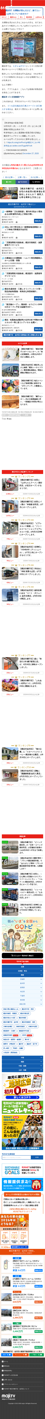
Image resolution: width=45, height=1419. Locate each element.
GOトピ (4, 17)
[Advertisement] (22, 446)
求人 (21, 17)
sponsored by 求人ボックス (22, 207)
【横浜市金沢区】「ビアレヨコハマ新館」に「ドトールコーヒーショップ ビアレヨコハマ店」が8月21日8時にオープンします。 (31, 529)
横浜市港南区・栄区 (28, 1022)
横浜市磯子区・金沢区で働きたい (22, 204)
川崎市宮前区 (20, 1026)
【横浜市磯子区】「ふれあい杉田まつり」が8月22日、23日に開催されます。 (31, 683)
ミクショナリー (14, 415)
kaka (9, 419)
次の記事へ (35, 177)
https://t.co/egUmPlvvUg (17, 142)
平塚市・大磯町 (18, 1048)
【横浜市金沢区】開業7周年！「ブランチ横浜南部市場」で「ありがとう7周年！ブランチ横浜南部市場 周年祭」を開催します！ (31, 863)
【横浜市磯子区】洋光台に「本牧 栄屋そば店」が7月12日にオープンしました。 (31, 571)
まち (5, 418)
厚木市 (27, 1039)
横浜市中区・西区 (28, 1009)
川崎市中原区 (32, 1026)
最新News (13, 17)
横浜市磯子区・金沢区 (10, 1022)
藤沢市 (21, 1044)
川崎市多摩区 (7, 1026)
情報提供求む (8, 1370)
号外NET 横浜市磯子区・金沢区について (16, 1389)
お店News (39, 17)
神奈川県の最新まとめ (10, 1009)
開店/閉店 (29, 17)
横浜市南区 (22, 1018)
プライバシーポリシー (11, 1384)
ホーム (6, 1361)
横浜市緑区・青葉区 (10, 1013)
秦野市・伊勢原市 (9, 1044)
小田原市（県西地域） (10, 1052)
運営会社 (6, 1366)
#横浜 (29, 142)
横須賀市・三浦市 (9, 1031)
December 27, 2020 (31, 153)
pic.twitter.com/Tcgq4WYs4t (21, 146)
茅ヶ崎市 (6, 1048)
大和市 (27, 1035)
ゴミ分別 (5, 415)
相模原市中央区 (24, 1031)
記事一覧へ (22, 177)
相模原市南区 (10, 1035)
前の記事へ (9, 177)
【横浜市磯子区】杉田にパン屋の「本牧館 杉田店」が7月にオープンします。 (31, 504)
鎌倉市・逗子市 (32, 1044)
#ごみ (34, 142)
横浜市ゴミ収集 (26, 415)
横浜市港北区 (24, 1013)
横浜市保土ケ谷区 (9, 1018)
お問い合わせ (8, 1380)
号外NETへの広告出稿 (11, 1375)
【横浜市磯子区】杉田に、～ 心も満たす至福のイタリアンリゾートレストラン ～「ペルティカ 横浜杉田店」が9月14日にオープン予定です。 (31, 879)
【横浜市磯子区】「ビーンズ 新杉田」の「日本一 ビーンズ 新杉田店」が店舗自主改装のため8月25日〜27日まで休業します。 (31, 847)
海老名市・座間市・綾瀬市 (12, 1039)
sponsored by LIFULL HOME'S (22, 1253)
